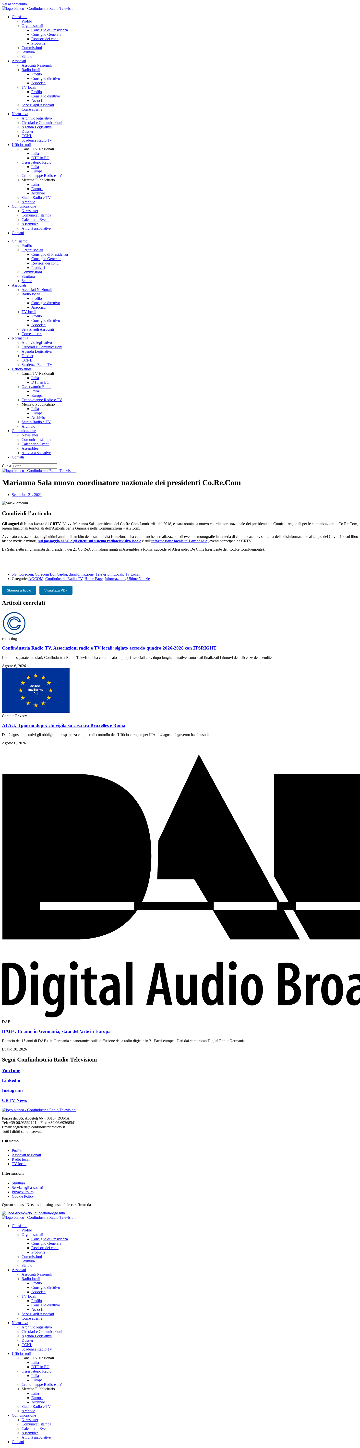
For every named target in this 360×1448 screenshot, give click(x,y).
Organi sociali (32, 26)
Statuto (27, 56)
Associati (19, 61)
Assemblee (30, 224)
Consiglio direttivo (45, 78)
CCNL (27, 136)
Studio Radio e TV (36, 197)
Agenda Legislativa (37, 127)
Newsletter (30, 211)
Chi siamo (19, 17)
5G (14, 574)
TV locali (29, 87)
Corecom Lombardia (51, 574)
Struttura (28, 52)
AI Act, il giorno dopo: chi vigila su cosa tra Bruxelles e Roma (63, 725)
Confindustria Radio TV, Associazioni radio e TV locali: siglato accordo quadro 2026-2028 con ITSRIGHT (109, 648)
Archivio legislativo (37, 118)
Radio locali (31, 70)
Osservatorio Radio (36, 162)
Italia (35, 153)
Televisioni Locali (109, 574)
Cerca (6, 466)
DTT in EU (40, 158)
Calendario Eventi (35, 219)
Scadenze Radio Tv (37, 140)
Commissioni (32, 48)
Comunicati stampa (36, 215)
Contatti (18, 233)
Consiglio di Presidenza (49, 30)
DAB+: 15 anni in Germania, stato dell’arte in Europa (56, 1031)
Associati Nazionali (37, 65)
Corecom (26, 574)
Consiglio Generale (46, 34)
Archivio (38, 193)
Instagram (12, 1090)
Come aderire (32, 109)
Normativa (20, 114)
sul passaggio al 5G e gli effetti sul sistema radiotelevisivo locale (89, 541)
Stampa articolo (19, 590)
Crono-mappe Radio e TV (42, 175)
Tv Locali (132, 574)
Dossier (27, 131)
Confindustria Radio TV (64, 579)
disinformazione (81, 574)
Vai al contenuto (14, 4)
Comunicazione (24, 206)
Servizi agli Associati (38, 105)
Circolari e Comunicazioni (42, 123)
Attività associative (36, 228)
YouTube (11, 1070)
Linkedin (11, 1080)
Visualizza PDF (56, 590)
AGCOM (35, 579)
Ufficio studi (21, 145)
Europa (37, 171)
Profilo (27, 21)
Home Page (93, 579)
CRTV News (14, 1100)
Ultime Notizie (138, 579)
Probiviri (38, 43)
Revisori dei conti (45, 39)
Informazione (115, 579)
